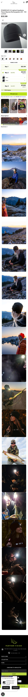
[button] (24, 35)
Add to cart (14, 93)
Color (3, 55)
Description (5, 116)
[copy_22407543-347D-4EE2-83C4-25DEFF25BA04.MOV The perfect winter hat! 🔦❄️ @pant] (14, 106)
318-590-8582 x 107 (15, 653)
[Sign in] (24, 2)
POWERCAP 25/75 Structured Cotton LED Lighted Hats (10, 682)
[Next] (25, 106)
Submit (14, 674)
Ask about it (15, 687)
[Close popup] (12, 678)
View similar (6, 687)
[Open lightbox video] (5, 106)
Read (4, 126)
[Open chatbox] (3, 694)
